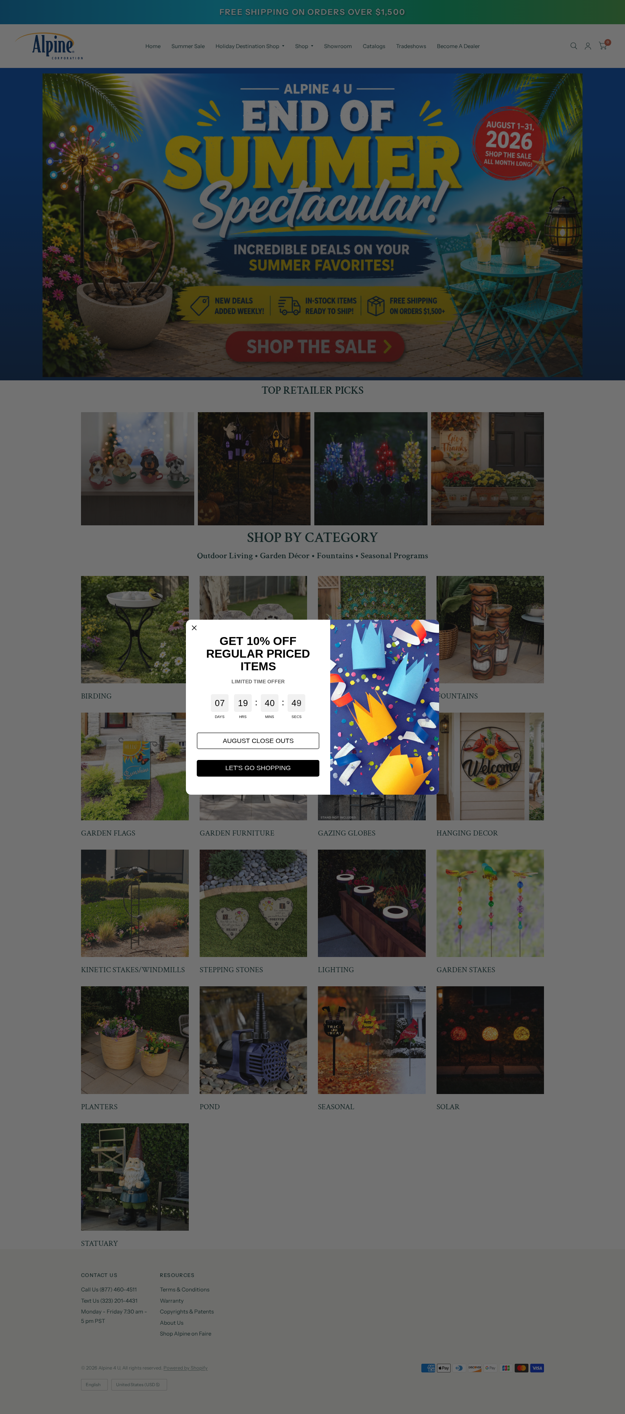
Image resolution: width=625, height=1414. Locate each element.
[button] (258, 740)
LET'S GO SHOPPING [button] (258, 768)
